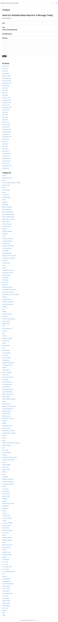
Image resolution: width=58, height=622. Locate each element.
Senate (4, 520)
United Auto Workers (8, 583)
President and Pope (7, 479)
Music (3, 440)
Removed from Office (8, 503)
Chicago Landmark (7, 238)
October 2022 (6, 163)
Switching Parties (7, 554)
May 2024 (5, 117)
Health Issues (6, 345)
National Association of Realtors (11, 442)
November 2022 (6, 161)
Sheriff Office (5, 528)
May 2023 (5, 146)
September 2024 (6, 107)
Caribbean (5, 233)
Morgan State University (8, 433)
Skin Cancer (5, 532)
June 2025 (5, 90)
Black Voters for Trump (8, 219)
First (3, 23)
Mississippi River (6, 425)
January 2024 (6, 127)
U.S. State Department (8, 571)
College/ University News (9, 255)
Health (4, 343)
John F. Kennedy (6, 372)
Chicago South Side (7, 246)
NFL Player (5, 450)
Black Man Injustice (7, 212)
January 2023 (6, 156)
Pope (3, 474)
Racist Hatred (6, 494)
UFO (3, 574)
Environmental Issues (8, 292)
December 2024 (6, 100)
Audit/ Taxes (5, 195)
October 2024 (6, 105)
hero (3, 348)
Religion (4, 501)
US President (6, 591)
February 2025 (6, 97)
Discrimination (6, 275)
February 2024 (6, 124)
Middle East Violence (8, 418)
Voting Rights (6, 605)
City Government (6, 248)
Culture (4, 268)
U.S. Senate (5, 569)
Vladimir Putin (6, 600)
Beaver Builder (36, 620)
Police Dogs (5, 467)
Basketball (5, 204)
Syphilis (4, 557)
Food (3, 309)
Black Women (6, 221)
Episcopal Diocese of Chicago (10, 294)
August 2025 (5, 85)
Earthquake (5, 280)
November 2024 (6, 102)
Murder (4, 438)
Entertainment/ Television (9, 289)
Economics (5, 282)
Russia (4, 511)
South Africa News (7, 537)
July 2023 (5, 141)
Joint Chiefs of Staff (7, 377)
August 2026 (5, 66)
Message (5, 38)
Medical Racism (6, 411)
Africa (3, 180)
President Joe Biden (7, 481)
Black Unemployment (8, 216)
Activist (4, 175)
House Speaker (6, 353)
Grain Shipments (6, 328)
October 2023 (6, 134)
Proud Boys (5, 489)
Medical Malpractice (7, 408)
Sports (4, 542)
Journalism (5, 379)
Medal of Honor (6, 404)
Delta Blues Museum (8, 270)
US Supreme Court (7, 593)
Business (4, 229)
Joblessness (5, 370)
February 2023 (6, 153)
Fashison (4, 297)
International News (7, 365)
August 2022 (5, 168)
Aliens (4, 187)
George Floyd (6, 323)
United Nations (6, 586)
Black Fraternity (6, 209)
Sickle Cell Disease (7, 530)
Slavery (4, 535)
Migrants (4, 421)
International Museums (8, 362)
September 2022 (6, 166)
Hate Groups (5, 340)
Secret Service (6, 515)
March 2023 (5, 151)
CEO (3, 236)
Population (5, 477)
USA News (5, 596)
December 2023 (6, 129)
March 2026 (5, 73)
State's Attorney (6, 547)
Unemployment (6, 581)
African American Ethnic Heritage (11, 182)
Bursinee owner (6, 226)
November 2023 (6, 132)
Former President (7, 314)
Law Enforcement (7, 384)
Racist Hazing (6, 496)
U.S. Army (5, 564)
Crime (4, 265)
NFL (3, 447)
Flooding (4, 306)
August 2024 (5, 110)
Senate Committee (7, 523)
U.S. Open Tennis (7, 566)
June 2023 (5, 144)
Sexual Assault (6, 525)
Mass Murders (6, 396)
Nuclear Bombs (6, 452)
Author (4, 199)
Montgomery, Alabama (8, 430)
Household (5, 355)
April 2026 (5, 71)
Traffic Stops (5, 559)
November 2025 (6, 80)
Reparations (5, 506)
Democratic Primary (7, 272)
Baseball (4, 202)
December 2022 (6, 158)
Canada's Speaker (7, 231)
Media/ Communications (8, 406)
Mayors (4, 401)
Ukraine (4, 576)
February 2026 (6, 76)
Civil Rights (5, 250)
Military (4, 423)
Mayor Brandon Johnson (9, 399)
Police (4, 462)
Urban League (6, 588)
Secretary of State (7, 518)
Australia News (6, 197)
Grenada (4, 331)
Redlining (4, 498)
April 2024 (5, 119)
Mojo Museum (6, 428)
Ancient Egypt (6, 190)
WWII (3, 615)
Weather (4, 610)
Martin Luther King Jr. (8, 394)
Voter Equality (6, 603)
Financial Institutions (7, 304)
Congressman (6, 263)
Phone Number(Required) (9, 29)
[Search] (56, 3)
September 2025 (6, 83)
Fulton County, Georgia (8, 319)
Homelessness (6, 350)
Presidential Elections (8, 484)
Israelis (4, 367)
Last (3, 27)
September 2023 (6, 136)
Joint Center (5, 374)
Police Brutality (6, 464)
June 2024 (5, 114)
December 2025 (6, 78)
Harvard (4, 336)
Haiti (3, 333)
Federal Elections (7, 299)
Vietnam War (5, 598)
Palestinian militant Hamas (9, 457)
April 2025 (5, 95)
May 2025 (5, 93)
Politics (4, 472)
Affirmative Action (7, 178)
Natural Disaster (6, 445)
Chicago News (6, 243)
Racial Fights (5, 491)
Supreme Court (6, 552)
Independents (6, 360)
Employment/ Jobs (7, 287)
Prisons (4, 486)
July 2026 (5, 68)
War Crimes (5, 608)
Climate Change (6, 253)
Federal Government (7, 302)
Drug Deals (5, 277)
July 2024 (5, 112)
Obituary (4, 455)
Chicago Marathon (7, 241)
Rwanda (4, 513)
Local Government (7, 391)
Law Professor (6, 387)
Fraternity (4, 316)
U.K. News (5, 562)
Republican (5, 508)
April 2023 (5, 149)
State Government (7, 545)
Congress (5, 260)
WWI (3, 613)
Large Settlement (7, 382)
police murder (6, 469)
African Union (6, 185)
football (4, 311)
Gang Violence (6, 321)
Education (5, 285)
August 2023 (5, 139)
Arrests (4, 192)
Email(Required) (7, 34)
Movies (4, 435)
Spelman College (7, 540)
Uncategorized (6, 579)
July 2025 (5, 88)
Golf (3, 326)
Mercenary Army (6, 416)
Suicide (4, 549)
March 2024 (5, 122)
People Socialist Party (8, 459)
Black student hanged (8, 214)
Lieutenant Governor (7, 389)
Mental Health (6, 413)
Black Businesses (7, 207)
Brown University (7, 224)
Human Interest (6, 357)
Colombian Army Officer (8, 258)
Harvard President (7, 338)
